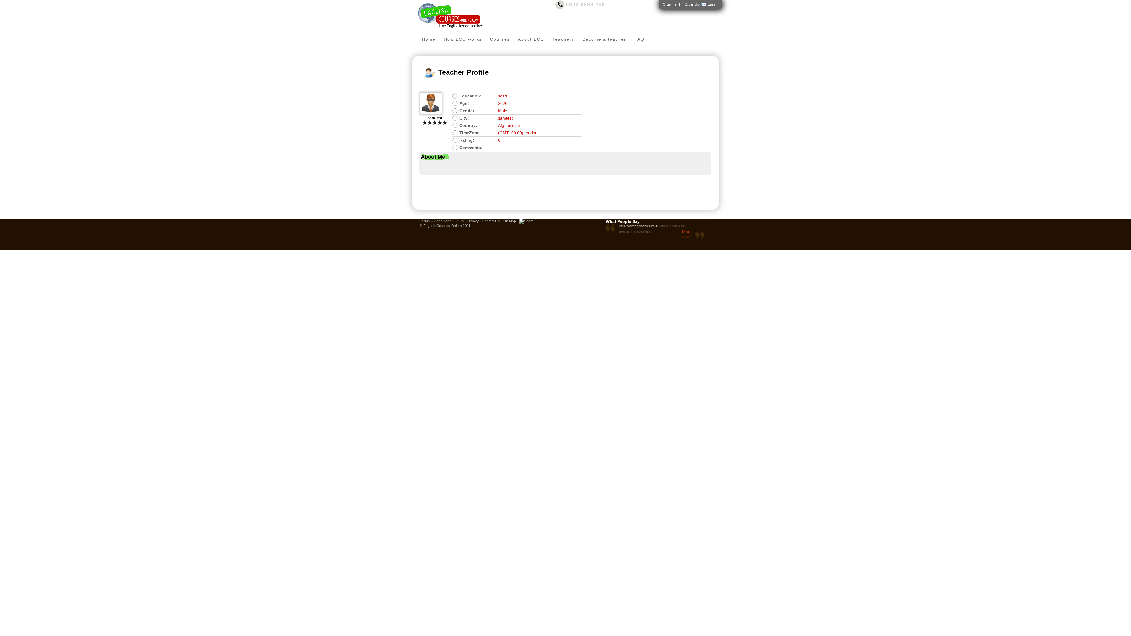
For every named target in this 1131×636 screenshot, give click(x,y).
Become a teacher (604, 39)
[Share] (526, 221)
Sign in (669, 4)
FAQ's (459, 221)
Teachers (563, 39)
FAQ (639, 39)
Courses (500, 39)
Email (712, 4)
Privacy (473, 221)
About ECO (531, 39)
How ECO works (463, 39)
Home (429, 39)
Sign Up (692, 4)
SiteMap (509, 221)
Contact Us (491, 221)
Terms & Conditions (435, 221)
